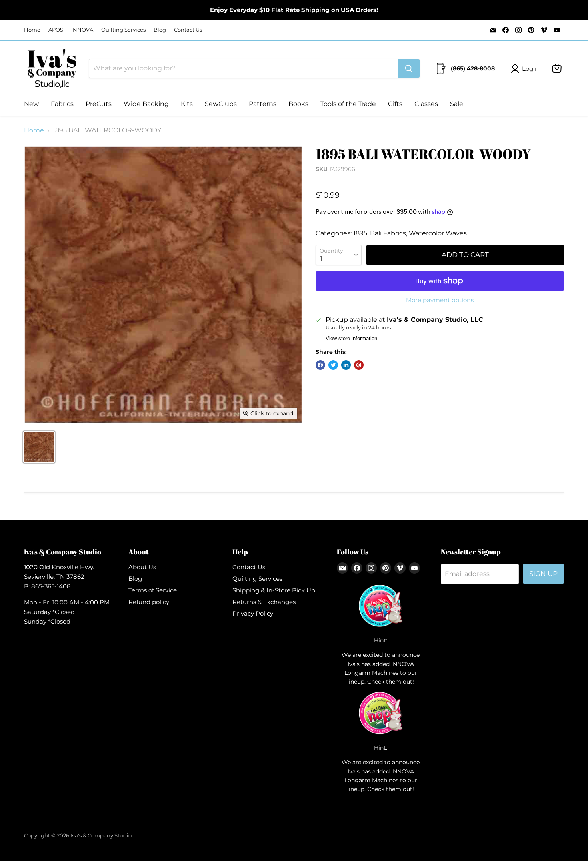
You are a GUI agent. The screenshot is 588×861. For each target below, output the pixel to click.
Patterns (262, 104)
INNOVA (82, 30)
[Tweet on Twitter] (333, 365)
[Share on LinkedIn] (346, 365)
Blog (160, 30)
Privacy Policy (252, 613)
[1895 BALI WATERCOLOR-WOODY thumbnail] (39, 447)
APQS (55, 30)
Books (298, 104)
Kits (187, 104)
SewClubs (221, 104)
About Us (142, 567)
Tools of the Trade (348, 104)
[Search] (409, 68)
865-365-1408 (51, 586)
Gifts (395, 104)
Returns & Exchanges (264, 602)
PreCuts (99, 104)
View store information (351, 338)
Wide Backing (146, 104)
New (31, 104)
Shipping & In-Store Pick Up (273, 590)
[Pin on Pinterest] (359, 365)
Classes (426, 104)
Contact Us (188, 30)
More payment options (440, 300)
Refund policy (148, 602)
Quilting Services (123, 30)
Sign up (543, 574)
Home (32, 30)
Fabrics (62, 104)
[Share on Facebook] (320, 365)
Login (530, 68)
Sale (456, 104)
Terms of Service (152, 590)
